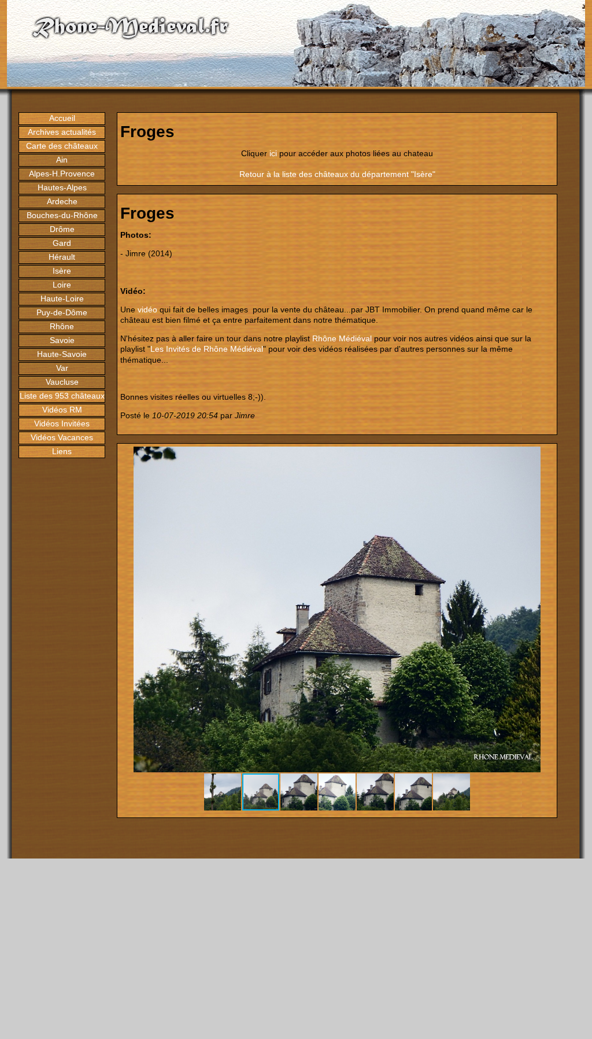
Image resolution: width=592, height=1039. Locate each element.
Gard (62, 243)
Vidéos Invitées (62, 423)
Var (62, 368)
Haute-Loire (62, 298)
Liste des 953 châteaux (62, 395)
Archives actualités (62, 132)
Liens (62, 451)
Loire (62, 284)
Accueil (62, 118)
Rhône (62, 326)
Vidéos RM (62, 409)
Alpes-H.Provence (62, 173)
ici (273, 153)
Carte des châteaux (62, 145)
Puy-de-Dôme (61, 312)
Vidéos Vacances (62, 437)
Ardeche (62, 201)
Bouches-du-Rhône (62, 215)
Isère (62, 270)
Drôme (62, 229)
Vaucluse (62, 381)
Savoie (62, 340)
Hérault (62, 256)
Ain (62, 159)
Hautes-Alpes (62, 187)
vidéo (147, 309)
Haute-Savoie (62, 354)
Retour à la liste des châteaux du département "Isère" (337, 174)
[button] (543, 457)
